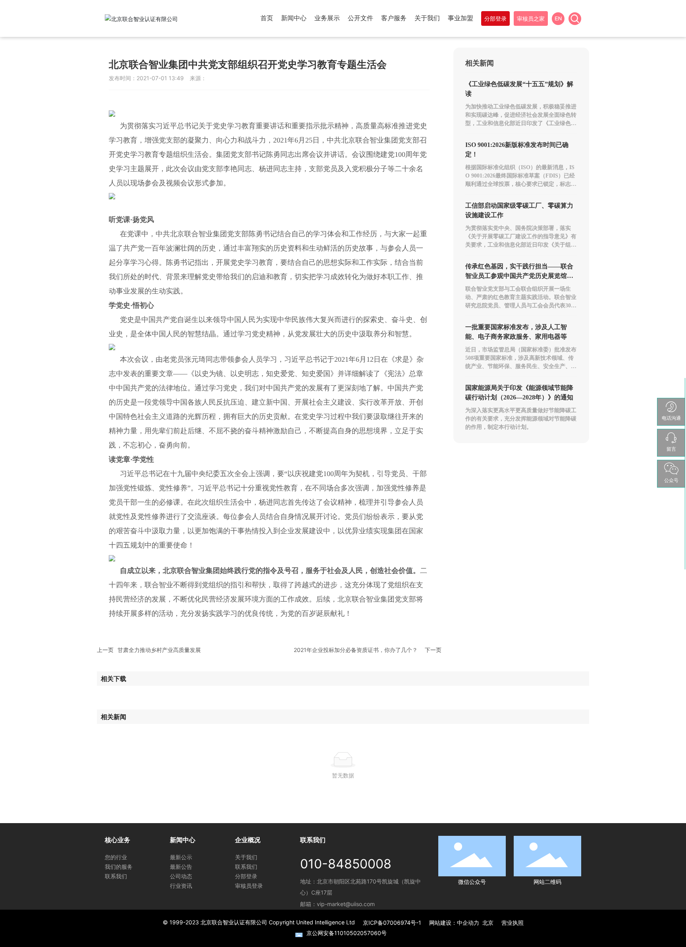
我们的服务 (119, 866)
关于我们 (246, 857)
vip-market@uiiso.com (346, 904)
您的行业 (116, 857)
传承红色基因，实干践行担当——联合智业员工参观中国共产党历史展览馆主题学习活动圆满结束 (519, 276)
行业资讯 (181, 885)
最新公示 (181, 857)
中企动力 (468, 922)
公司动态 (181, 876)
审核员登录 (249, 885)
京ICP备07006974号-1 (392, 922)
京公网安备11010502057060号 (346, 933)
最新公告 (181, 866)
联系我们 (116, 876)
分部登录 (246, 876)
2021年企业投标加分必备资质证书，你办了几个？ (356, 649)
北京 (487, 922)
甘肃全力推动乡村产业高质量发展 (159, 649)
